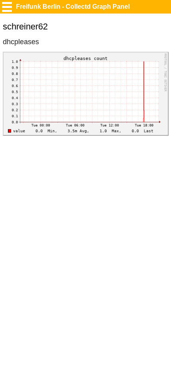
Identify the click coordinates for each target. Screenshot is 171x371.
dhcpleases (21, 42)
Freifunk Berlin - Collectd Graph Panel (73, 6)
